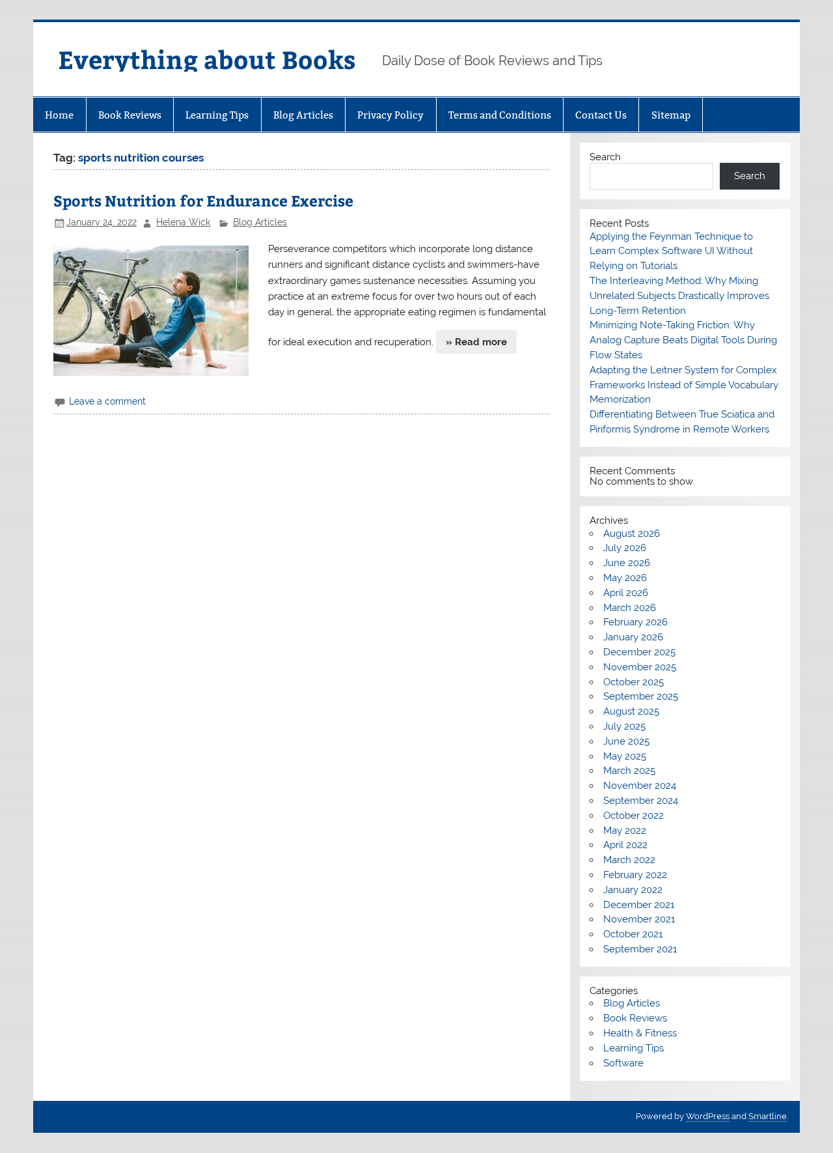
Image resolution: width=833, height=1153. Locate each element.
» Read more (476, 342)
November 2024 (639, 785)
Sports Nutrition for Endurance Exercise (203, 200)
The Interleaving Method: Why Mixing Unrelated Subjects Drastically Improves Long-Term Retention (679, 296)
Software (623, 1063)
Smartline (767, 1116)
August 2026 (631, 533)
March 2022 (629, 860)
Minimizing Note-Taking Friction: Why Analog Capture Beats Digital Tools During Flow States (683, 340)
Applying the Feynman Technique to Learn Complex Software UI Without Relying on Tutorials (671, 251)
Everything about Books (207, 59)
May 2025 (624, 756)
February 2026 (635, 622)
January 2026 (633, 637)
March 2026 (629, 608)
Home (59, 115)
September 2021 (640, 949)
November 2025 (639, 667)
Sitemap (670, 115)
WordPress (708, 1116)
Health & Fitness (640, 1033)
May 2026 (625, 578)
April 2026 (625, 593)
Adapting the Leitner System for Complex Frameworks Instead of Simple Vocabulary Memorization (684, 385)
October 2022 (633, 815)
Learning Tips (217, 115)
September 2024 (640, 800)
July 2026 (624, 548)
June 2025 (626, 741)
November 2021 (639, 919)
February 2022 (635, 875)
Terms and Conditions (499, 115)
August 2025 (631, 711)
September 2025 (640, 696)
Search (605, 157)
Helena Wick (183, 222)
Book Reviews (129, 115)
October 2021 (632, 934)
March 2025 (629, 770)
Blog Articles (303, 115)
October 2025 (633, 682)
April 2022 (625, 845)
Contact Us (601, 115)
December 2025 (639, 652)
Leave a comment (107, 401)
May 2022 (624, 830)
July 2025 (624, 726)
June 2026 (626, 563)
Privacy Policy (390, 115)
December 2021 (638, 905)
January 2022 (632, 890)
